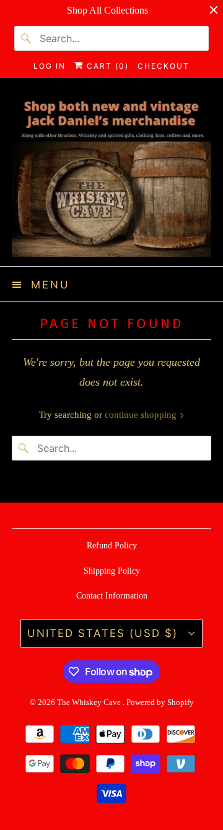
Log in (49, 66)
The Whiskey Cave (90, 702)
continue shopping (142, 415)
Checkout (164, 66)
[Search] (26, 38)
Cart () (106, 66)
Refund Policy (112, 545)
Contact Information (111, 595)
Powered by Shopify (160, 702)
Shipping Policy (112, 571)
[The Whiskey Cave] (111, 177)
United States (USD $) (104, 633)
